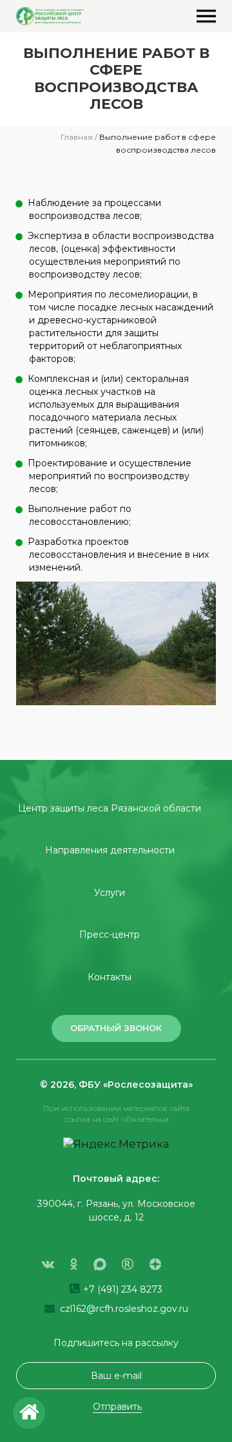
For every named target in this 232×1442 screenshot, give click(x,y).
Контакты (109, 977)
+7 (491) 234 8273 (121, 1289)
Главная (77, 137)
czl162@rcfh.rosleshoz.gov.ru (122, 1308)
